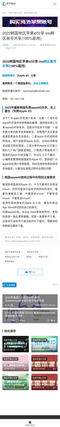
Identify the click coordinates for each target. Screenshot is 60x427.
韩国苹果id (9, 261)
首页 (4, 12)
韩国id (29, 256)
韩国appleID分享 (12, 256)
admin (5, 44)
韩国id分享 (43, 256)
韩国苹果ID (8, 75)
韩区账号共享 (33, 252)
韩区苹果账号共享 (12, 252)
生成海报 (10, 284)
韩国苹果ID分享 (48, 44)
